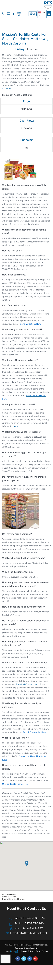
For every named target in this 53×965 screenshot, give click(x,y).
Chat (35, 14)
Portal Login (18, 14)
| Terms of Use (41, 951)
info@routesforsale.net (33, 933)
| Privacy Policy (26, 951)
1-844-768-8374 (34, 918)
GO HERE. (7, 88)
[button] (26, 863)
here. (16, 426)
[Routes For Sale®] (48, 8)
